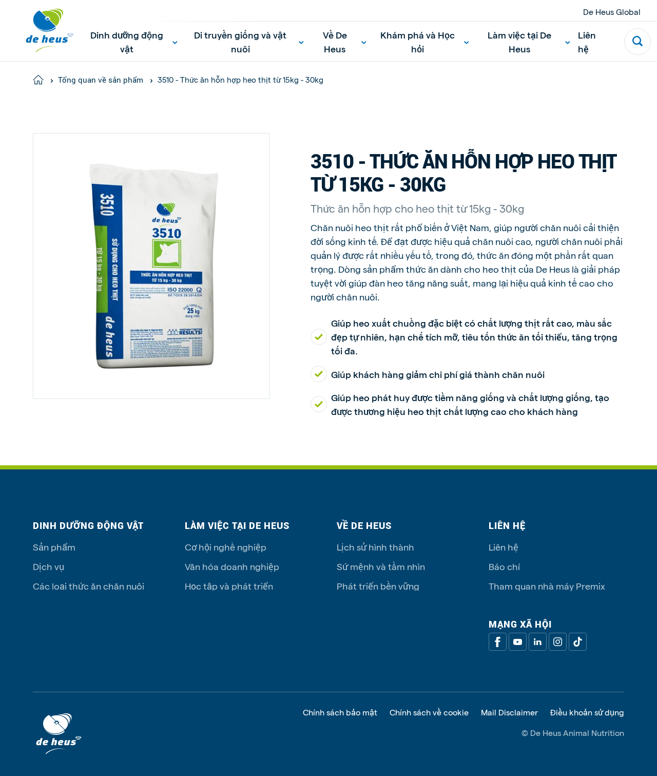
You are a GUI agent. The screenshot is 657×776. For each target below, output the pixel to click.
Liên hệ (587, 41)
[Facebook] (498, 642)
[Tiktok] (578, 642)
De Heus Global (612, 11)
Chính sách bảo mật (340, 712)
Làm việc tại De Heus (519, 41)
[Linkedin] (538, 642)
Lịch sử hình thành (375, 546)
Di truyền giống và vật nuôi (240, 41)
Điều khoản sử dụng (587, 712)
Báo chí (504, 566)
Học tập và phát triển (229, 585)
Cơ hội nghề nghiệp (225, 546)
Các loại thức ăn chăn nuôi (88, 585)
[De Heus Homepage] (42, 30)
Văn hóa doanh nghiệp (232, 566)
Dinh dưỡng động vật (126, 41)
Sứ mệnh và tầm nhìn (381, 566)
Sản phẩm (54, 546)
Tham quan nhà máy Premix (547, 585)
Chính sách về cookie (429, 712)
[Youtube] (518, 642)
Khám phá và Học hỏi (417, 41)
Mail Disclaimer (509, 712)
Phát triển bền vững (378, 585)
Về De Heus (335, 41)
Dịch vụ (48, 566)
